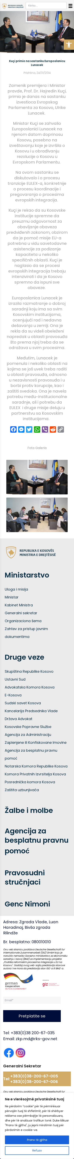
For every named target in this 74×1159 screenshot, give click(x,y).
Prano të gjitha (37, 1140)
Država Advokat (18, 718)
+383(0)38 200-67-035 (33, 1033)
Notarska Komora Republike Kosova (36, 766)
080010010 (41, 942)
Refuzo (37, 1150)
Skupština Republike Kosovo (29, 671)
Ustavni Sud (15, 679)
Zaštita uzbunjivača (22, 789)
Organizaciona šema (23, 620)
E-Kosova (13, 695)
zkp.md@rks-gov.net (36, 1039)
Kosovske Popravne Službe (28, 726)
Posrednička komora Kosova (30, 782)
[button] (69, 44)
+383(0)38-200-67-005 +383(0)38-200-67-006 (34, 1078)
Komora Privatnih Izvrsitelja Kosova (35, 774)
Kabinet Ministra (19, 605)
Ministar (12, 597)
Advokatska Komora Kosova (29, 687)
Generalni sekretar (21, 612)
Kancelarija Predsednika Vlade (31, 710)
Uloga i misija (16, 589)
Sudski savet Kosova (23, 703)
